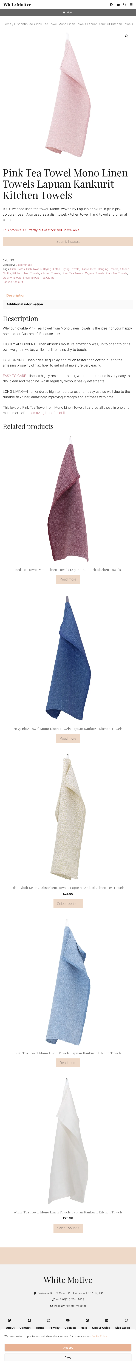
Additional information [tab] (24, 304)
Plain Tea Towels (116, 273)
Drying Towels (70, 269)
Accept (68, 1347)
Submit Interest (68, 241)
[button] (124, 4)
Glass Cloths (89, 269)
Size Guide (122, 1327)
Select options (68, 904)
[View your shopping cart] (118, 4)
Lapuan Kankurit (13, 282)
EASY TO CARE (14, 376)
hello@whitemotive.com (70, 1305)
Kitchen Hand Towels (25, 273)
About (10, 1327)
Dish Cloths (17, 269)
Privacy (54, 1327)
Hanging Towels (108, 269)
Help (84, 1327)
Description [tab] (16, 295)
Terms (39, 1327)
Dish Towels (34, 269)
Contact (24, 1327)
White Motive (17, 4)
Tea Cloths (47, 277)
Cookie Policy (99, 1336)
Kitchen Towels (50, 273)
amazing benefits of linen (50, 413)
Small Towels (31, 277)
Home (7, 24)
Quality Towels (12, 277)
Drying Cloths (51, 269)
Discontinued (23, 24)
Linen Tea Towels (72, 273)
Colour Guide (101, 1327)
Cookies (70, 1327)
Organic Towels (94, 273)
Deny (68, 1357)
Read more (68, 579)
